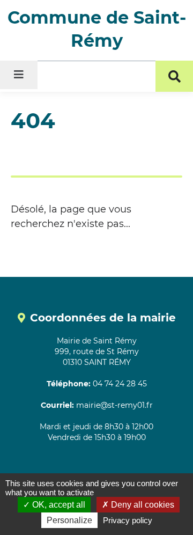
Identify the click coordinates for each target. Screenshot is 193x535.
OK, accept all (57, 504)
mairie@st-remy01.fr (114, 405)
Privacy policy (127, 520)
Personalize (69, 520)
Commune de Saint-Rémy (97, 29)
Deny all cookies (141, 504)
